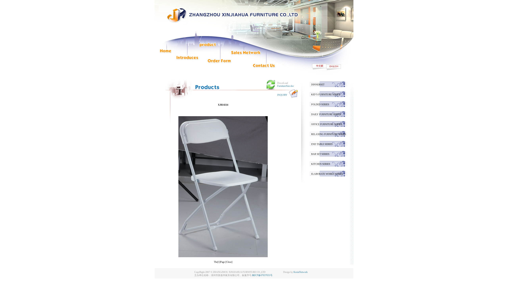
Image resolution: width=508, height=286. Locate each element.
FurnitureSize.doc (285, 86)
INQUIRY (282, 95)
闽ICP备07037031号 (262, 275)
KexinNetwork (300, 272)
